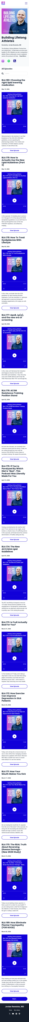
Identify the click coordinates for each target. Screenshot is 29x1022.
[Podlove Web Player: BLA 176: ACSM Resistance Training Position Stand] (14, 423)
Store (10, 1010)
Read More (22, 56)
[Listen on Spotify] (9, 61)
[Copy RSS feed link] (14, 61)
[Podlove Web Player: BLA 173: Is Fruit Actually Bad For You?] (14, 651)
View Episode (14, 150)
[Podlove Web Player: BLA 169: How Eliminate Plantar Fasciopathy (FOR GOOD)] (14, 955)
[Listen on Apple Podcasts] (4, 61)
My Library (17, 1010)
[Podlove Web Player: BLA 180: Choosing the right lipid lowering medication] (14, 112)
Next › (14, 999)
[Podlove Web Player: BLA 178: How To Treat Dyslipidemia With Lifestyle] (14, 270)
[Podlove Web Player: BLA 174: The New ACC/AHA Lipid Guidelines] (14, 579)
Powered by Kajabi (14, 1018)
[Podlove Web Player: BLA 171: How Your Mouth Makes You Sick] (14, 801)
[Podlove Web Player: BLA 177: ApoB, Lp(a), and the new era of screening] (14, 347)
